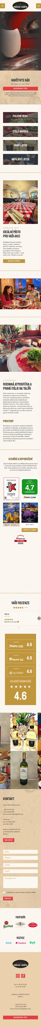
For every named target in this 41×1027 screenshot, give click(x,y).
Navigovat (9, 840)
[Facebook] (23, 976)
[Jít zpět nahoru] (20, 6)
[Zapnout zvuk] (37, 66)
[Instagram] (18, 976)
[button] (1, 618)
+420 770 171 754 (8, 809)
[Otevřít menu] (38, 5)
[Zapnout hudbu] (2, 5)
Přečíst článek (29, 530)
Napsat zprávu (14, 261)
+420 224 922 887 (8, 812)
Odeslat (8, 898)
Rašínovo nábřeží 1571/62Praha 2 (20, 995)
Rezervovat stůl (21, 88)
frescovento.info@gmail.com (13, 814)
